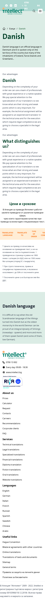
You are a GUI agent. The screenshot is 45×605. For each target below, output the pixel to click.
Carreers (6, 418)
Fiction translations (11, 469)
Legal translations (10, 449)
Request (6, 408)
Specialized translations (13, 454)
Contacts (6, 413)
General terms (9, 567)
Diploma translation (11, 464)
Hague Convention (11, 542)
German (6, 495)
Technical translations (12, 444)
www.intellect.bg (14, 372)
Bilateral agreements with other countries (22, 547)
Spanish (6, 516)
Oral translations (10, 474)
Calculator (7, 403)
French (5, 505)
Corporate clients (10, 428)
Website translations (12, 479)
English (5, 490)
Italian (5, 500)
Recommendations (11, 423)
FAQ (4, 433)
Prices (5, 398)
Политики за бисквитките (15, 577)
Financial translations (12, 459)
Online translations (11, 552)
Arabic (5, 531)
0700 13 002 (11, 362)
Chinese (6, 526)
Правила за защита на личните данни (21, 572)
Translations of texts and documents (19, 557)
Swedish (6, 521)
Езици (12, 28)
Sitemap (6, 562)
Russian (6, 511)
